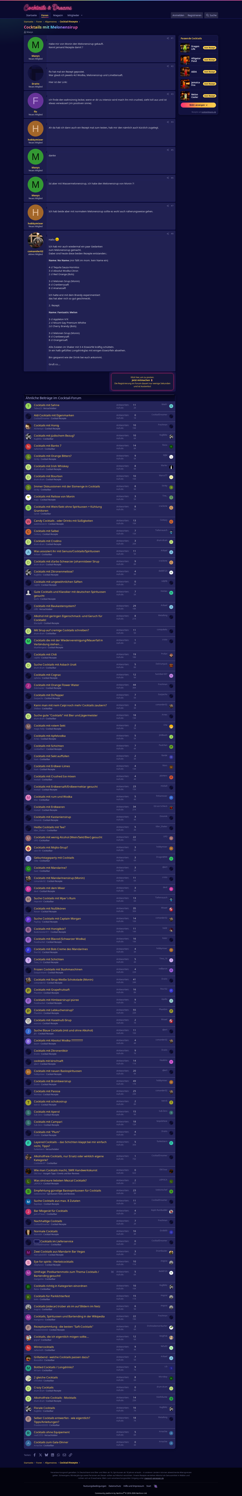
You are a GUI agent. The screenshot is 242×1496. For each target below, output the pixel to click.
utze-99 (37, 850)
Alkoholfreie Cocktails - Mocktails (55, 1398)
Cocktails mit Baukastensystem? (55, 606)
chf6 (36, 609)
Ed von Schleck (160, 806)
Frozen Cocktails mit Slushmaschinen (58, 969)
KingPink (163, 1336)
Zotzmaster (39, 688)
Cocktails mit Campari (48, 1122)
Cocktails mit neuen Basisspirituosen (58, 1071)
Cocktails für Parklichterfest (52, 1296)
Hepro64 (38, 901)
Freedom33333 (41, 1329)
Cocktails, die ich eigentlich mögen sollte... (61, 1336)
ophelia (37, 678)
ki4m (36, 1299)
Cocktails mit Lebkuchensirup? (53, 1010)
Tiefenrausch (161, 530)
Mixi (36, 799)
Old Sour (38, 1173)
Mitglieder (73, 15)
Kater (164, 938)
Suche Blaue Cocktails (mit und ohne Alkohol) (63, 1030)
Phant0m (38, 992)
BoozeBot (38, 1360)
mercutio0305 (40, 1254)
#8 (172, 233)
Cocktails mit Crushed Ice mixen (55, 776)
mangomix (39, 1279)
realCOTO (38, 1435)
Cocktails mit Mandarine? (50, 868)
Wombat (38, 1094)
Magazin (58, 15)
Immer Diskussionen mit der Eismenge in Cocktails (67, 486)
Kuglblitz (38, 438)
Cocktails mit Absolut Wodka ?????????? (58, 1040)
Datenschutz (115, 1485)
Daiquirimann (40, 972)
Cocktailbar (48, 438)
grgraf (37, 1339)
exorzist (37, 1023)
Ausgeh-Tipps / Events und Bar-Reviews (61, 1173)
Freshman (162, 424)
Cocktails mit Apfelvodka (50, 736)
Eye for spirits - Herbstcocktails (53, 1261)
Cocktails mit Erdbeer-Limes (52, 766)
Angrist (164, 1260)
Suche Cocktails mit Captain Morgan (57, 918)
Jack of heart (39, 1214)
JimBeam (163, 735)
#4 (172, 122)
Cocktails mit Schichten (49, 746)
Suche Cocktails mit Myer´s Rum (55, 898)
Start (148, 1485)
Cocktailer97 (39, 1163)
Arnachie (163, 1431)
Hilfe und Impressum (133, 1485)
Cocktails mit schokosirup (50, 1101)
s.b (166, 1366)
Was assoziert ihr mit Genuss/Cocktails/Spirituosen (67, 551)
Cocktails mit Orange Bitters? (52, 456)
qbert (164, 867)
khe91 (164, 404)
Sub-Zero (38, 1114)
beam (36, 1043)
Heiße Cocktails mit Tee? (49, 827)
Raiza (164, 445)
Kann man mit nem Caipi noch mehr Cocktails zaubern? (70, 705)
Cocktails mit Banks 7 (47, 445)
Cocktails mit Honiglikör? (50, 929)
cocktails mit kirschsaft (48, 1061)
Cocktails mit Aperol (47, 1112)
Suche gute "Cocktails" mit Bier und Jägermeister (66, 715)
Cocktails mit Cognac (47, 675)
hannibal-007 (161, 674)
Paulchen (163, 745)
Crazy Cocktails (44, 1387)
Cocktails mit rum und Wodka (53, 796)
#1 (172, 38)
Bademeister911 (41, 932)
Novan (37, 911)
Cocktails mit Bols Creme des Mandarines (61, 949)
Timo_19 (38, 962)
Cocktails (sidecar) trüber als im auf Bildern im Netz (67, 1306)
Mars (164, 765)
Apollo (164, 999)
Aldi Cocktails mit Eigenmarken (54, 415)
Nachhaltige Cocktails (48, 1221)
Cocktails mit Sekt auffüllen (51, 756)
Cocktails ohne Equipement (52, 1432)
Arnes (164, 714)
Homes (164, 591)
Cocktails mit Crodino (47, 541)
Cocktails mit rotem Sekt (49, 725)
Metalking (162, 615)
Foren (44, 15)
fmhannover (161, 796)
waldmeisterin (40, 524)
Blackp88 (38, 623)
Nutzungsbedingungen (94, 1485)
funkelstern (39, 1149)
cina (165, 724)
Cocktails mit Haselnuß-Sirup (52, 1020)
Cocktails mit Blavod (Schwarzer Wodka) (60, 939)
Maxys (30, 32)
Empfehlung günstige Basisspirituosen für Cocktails (67, 1190)
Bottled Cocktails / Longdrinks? (54, 1367)
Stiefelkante (161, 1397)
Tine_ (164, 495)
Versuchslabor (49, 408)
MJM (165, 455)
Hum (36, 759)
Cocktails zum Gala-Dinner (51, 1442)
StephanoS (39, 1264)
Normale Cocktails (46, 1231)
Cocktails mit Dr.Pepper (49, 695)
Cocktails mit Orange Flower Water (56, 685)
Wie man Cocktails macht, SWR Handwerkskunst (65, 1170)
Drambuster (161, 1250)
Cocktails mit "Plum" (47, 1132)
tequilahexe (162, 1121)
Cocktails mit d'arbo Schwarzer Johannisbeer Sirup (66, 561)
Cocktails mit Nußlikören (50, 908)
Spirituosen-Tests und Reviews (61, 1193)
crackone (163, 506)
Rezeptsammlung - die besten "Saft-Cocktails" (63, 1326)
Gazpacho (38, 698)
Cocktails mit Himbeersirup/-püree (56, 1000)
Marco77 (163, 475)
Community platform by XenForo (121, 1493)
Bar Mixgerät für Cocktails (51, 1211)
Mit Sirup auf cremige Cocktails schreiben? (61, 630)
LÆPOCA (38, 1183)
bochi (36, 599)
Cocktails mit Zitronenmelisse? (53, 571)
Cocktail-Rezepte (58, 418)
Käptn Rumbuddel (159, 1210)
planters (163, 775)
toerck (37, 1104)
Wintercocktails (44, 1347)
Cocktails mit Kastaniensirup (52, 817)
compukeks (162, 629)
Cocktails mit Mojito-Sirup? (51, 847)
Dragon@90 (161, 857)
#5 (172, 150)
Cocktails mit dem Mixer (49, 888)
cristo (164, 639)
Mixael (164, 907)
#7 (172, 205)
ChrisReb (38, 1380)
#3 (172, 94)
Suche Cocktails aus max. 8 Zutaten (57, 1201)
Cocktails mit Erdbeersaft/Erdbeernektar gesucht (66, 786)
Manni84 (38, 1234)
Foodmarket (39, 942)
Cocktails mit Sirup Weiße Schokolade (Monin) (63, 979)
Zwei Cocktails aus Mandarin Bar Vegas (59, 1251)
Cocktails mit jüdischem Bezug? (54, 435)
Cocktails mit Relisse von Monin (54, 496)
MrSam (37, 1370)
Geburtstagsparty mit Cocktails (54, 857)
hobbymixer (161, 846)
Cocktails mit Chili (45, 654)
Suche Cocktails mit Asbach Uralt (55, 664)
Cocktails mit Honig (46, 425)
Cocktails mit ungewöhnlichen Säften (58, 582)
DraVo (164, 978)
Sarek (36, 513)
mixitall (37, 779)
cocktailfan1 (39, 749)
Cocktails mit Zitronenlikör (51, 1050)
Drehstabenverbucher (157, 1325)
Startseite (31, 15)
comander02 (161, 704)
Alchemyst (38, 428)
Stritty (36, 459)
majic (36, 499)
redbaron (163, 968)
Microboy (163, 1376)
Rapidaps (38, 1204)
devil (36, 891)
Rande (164, 755)
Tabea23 (38, 408)
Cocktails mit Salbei (46, 531)
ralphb (37, 585)
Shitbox (37, 708)
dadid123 (163, 570)
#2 (172, 66)
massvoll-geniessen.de (154, 1478)
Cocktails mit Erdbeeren (49, 807)
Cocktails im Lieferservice (56, 1241)
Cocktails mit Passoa (47, 1091)
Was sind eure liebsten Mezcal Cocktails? (60, 1180)
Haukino (163, 1060)
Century (163, 520)
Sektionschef (40, 1193)
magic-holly (39, 728)
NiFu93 (164, 1346)
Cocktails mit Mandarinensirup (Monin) (59, 878)
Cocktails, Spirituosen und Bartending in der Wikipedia (69, 1316)
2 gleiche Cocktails (46, 1377)
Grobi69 (163, 1230)
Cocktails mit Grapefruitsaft (52, 989)
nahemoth (38, 448)
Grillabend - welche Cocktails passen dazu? (61, 1357)
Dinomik (37, 820)
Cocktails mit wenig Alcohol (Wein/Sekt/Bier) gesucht (68, 837)
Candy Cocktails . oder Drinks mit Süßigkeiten (63, 521)
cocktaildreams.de (209, 112)
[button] (82, 15)
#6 (172, 177)
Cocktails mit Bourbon (48, 476)
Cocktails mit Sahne (46, 405)
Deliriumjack (161, 663)
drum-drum (39, 469)
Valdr (164, 928)
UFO (36, 840)
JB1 (35, 1033)
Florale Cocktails (44, 1408)
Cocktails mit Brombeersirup (52, 1081)
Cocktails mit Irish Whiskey (51, 466)
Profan (164, 653)
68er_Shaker (39, 830)
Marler (164, 465)
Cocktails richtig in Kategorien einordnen (60, 1286)
